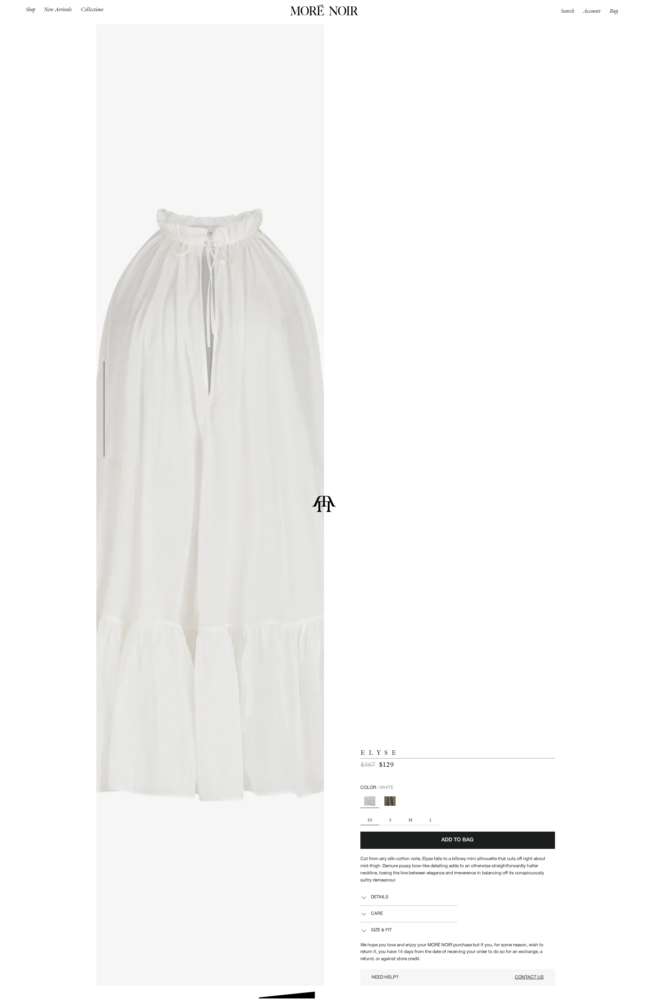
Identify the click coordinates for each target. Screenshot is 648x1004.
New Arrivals (58, 9)
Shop (30, 9)
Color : (376, 788)
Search (567, 10)
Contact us (529, 977)
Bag (614, 10)
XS (370, 820)
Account (592, 10)
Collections (92, 9)
